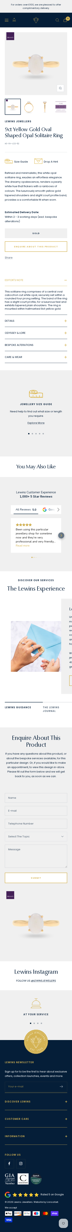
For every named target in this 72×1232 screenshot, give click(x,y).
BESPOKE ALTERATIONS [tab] (19, 345)
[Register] (61, 1086)
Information (15, 1136)
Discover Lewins (18, 1101)
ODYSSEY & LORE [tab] (15, 333)
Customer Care (17, 1119)
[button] (11, 535)
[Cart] (65, 20)
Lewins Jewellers (18, 121)
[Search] (57, 20)
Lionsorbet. (53, 1202)
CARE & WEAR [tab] (13, 357)
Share (9, 257)
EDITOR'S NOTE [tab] (14, 280)
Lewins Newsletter (19, 1062)
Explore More (36, 423)
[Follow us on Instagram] (20, 1163)
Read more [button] (25, 546)
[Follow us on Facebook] (9, 1163)
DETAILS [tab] (9, 321)
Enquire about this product (36, 246)
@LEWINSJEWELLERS (43, 981)
